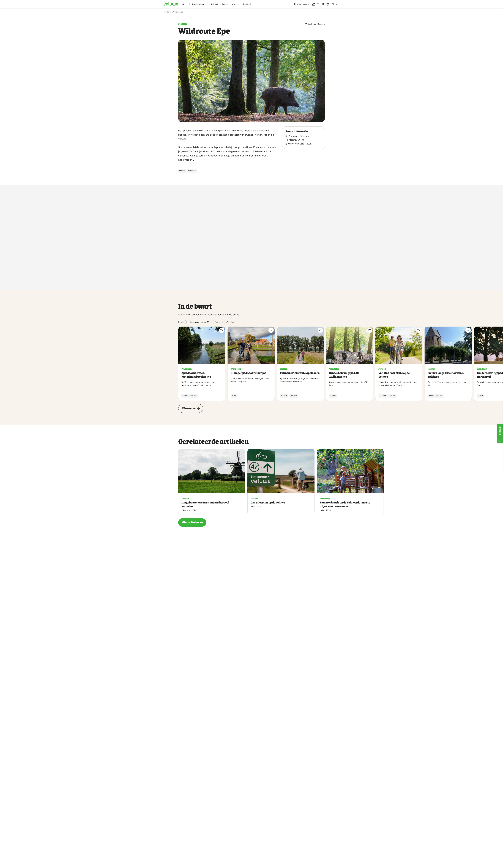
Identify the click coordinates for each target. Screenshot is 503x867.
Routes (225, 4)
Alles (182, 322)
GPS (309, 143)
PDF (302, 143)
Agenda (235, 4)
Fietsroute (192, 171)
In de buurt (213, 4)
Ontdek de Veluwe (196, 4)
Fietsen (182, 23)
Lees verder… (186, 159)
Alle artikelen (190, 522)
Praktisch (247, 4)
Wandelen (230, 322)
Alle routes (189, 408)
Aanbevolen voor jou (198, 322)
